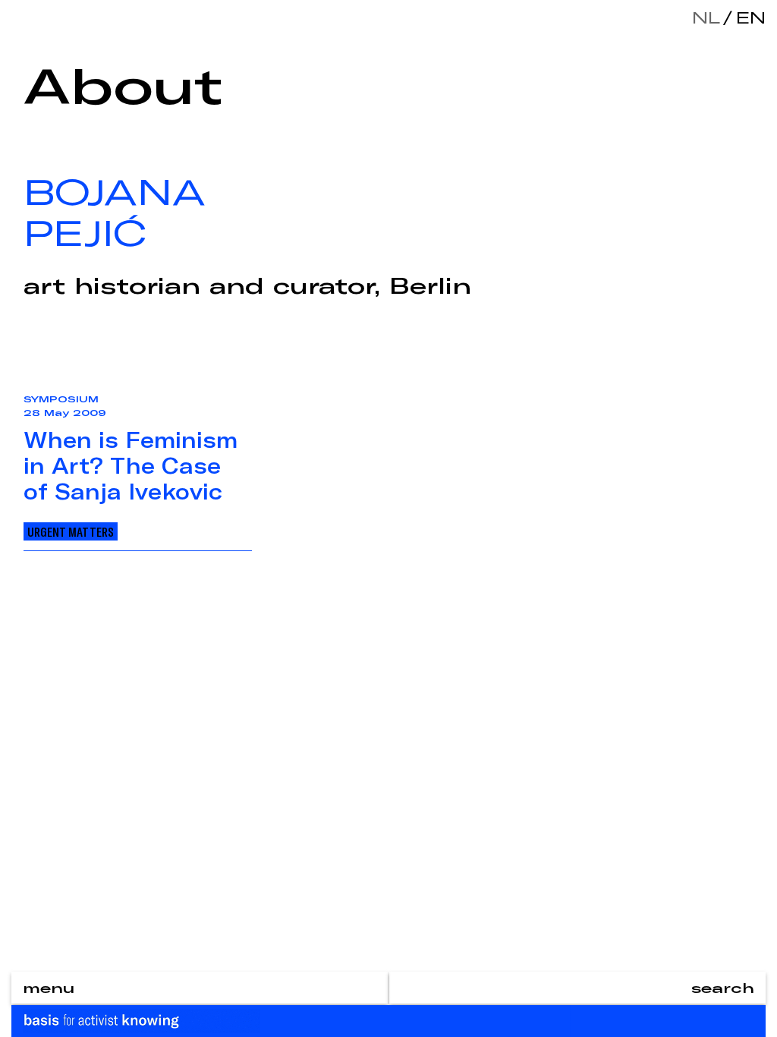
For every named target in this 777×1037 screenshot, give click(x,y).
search (722, 987)
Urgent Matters (70, 531)
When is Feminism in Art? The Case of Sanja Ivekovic (131, 465)
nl (706, 17)
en (747, 17)
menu (48, 987)
